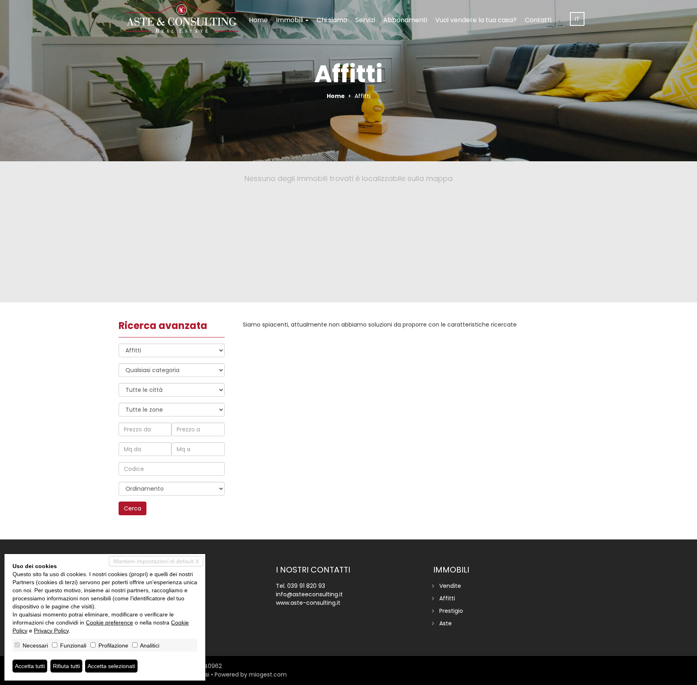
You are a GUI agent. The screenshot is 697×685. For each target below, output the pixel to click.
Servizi (365, 20)
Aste (445, 623)
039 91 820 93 (306, 586)
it (577, 19)
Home (258, 20)
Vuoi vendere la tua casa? (476, 20)
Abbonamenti (405, 20)
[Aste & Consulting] (182, 17)
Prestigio (451, 611)
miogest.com (268, 674)
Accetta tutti (30, 666)
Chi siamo (332, 20)
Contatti (538, 20)
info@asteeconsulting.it (309, 594)
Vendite (450, 586)
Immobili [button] (290, 20)
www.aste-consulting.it (308, 603)
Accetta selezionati (111, 666)
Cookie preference (109, 622)
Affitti (447, 598)
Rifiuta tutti (66, 666)
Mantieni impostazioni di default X (156, 561)
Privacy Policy (51, 630)
